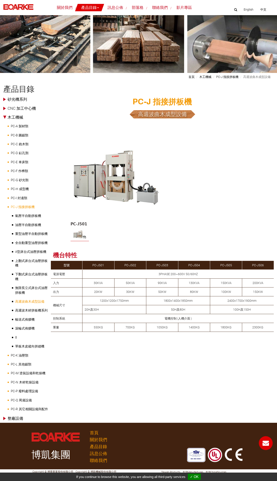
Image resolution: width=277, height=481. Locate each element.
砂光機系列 (17, 99)
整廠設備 (15, 418)
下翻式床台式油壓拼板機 (31, 276)
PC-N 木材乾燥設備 (25, 382)
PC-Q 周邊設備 (21, 400)
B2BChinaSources (216, 472)
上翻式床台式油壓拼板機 (31, 263)
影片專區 (184, 7)
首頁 (191, 77)
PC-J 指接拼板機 (23, 207)
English (248, 9)
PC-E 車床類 (19, 162)
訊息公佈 (115, 7)
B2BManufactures (193, 472)
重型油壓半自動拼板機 (31, 234)
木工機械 (15, 117)
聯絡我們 (160, 7)
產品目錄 (98, 446)
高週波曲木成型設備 (29, 301)
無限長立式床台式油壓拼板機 (31, 290)
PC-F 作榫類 (19, 171)
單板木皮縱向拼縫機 (29, 346)
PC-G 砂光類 (20, 180)
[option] (116, 181)
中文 (263, 9)
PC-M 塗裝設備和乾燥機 (28, 373)
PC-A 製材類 (19, 126)
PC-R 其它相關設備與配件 (29, 409)
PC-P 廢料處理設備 (24, 391)
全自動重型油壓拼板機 (31, 243)
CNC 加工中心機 (22, 108)
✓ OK (194, 477)
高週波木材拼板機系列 (31, 310)
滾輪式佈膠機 (25, 328)
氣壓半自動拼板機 (28, 216)
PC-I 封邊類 (19, 198)
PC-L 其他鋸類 (21, 364)
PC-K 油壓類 (19, 355)
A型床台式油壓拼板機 (30, 252)
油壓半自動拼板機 (28, 225)
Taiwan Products (170, 472)
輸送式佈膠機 (25, 319)
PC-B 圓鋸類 (19, 135)
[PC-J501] (116, 178)
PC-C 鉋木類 (20, 144)
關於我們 (64, 7)
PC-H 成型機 (20, 189)
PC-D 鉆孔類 (20, 153)
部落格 (137, 7)
